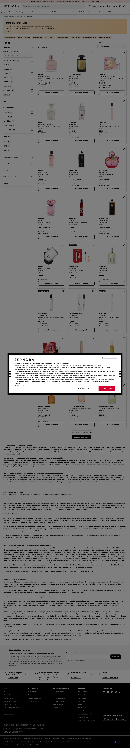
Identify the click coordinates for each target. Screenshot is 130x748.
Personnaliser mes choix (87, 388)
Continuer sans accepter (109, 358)
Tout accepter (106, 388)
